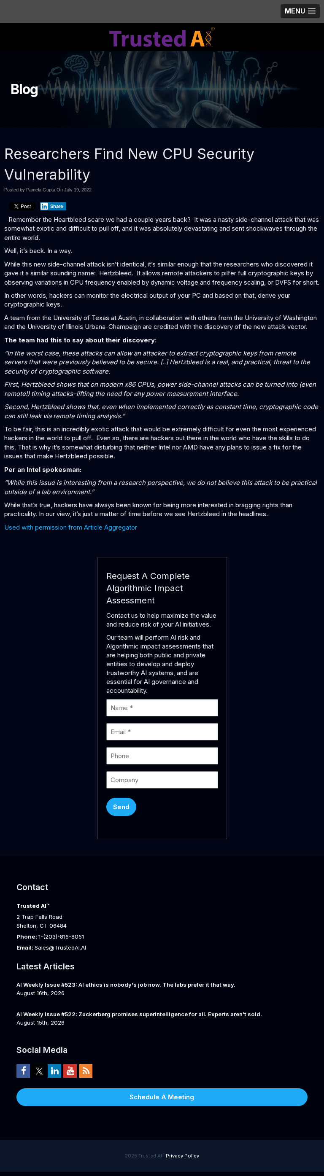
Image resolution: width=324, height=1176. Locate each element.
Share (56, 206)
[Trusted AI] (162, 36)
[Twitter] (39, 1070)
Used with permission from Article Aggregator (70, 527)
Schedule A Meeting (162, 1097)
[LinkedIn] (54, 1070)
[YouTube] (70, 1070)
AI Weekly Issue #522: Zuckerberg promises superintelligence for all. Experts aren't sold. (139, 1014)
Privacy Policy (182, 1156)
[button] (300, 11)
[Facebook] (23, 1070)
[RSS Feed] (85, 1070)
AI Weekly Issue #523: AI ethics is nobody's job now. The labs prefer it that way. (125, 984)
